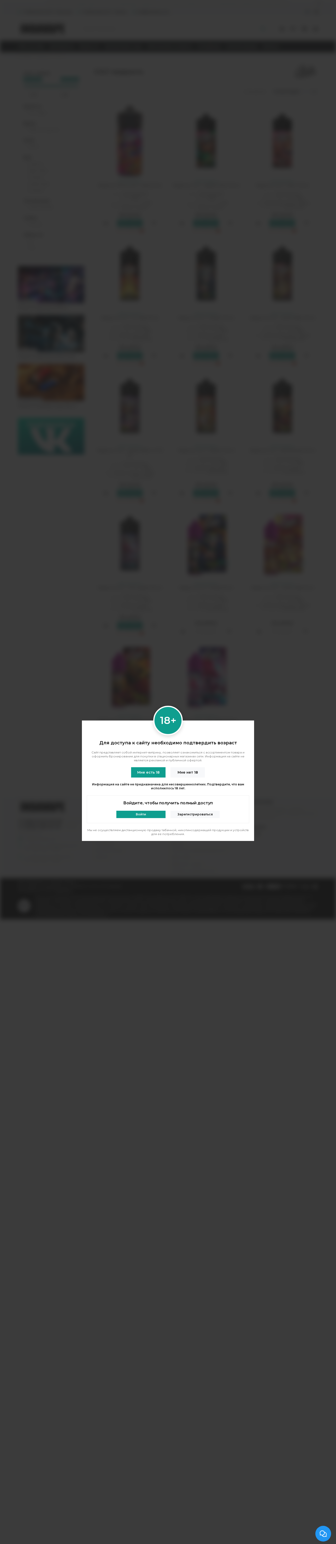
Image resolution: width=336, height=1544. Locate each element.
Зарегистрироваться (195, 814)
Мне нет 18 (188, 772)
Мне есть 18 (148, 772)
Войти (141, 814)
